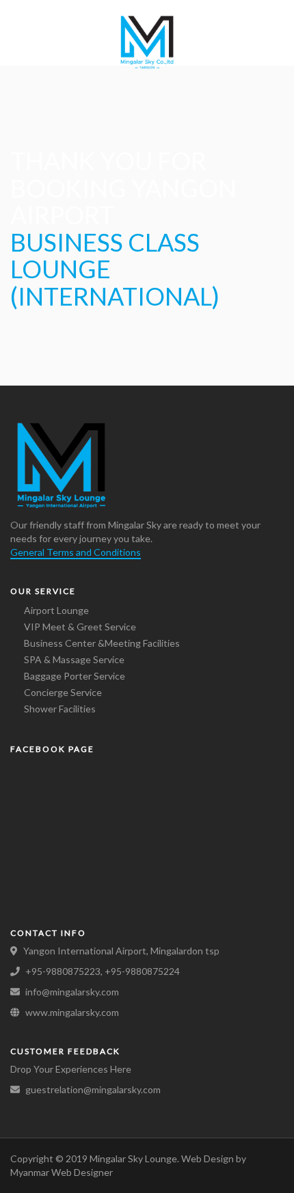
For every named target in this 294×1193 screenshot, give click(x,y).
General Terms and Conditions (75, 552)
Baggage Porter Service (74, 676)
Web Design (207, 1158)
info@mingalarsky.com (72, 991)
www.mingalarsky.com (72, 1012)
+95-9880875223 (63, 971)
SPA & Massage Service (74, 659)
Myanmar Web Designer (61, 1172)
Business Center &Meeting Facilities (102, 643)
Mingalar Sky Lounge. (135, 1158)
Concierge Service (63, 692)
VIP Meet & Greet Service (80, 626)
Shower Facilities (60, 708)
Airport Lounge (56, 610)
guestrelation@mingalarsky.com (93, 1089)
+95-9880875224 (142, 971)
